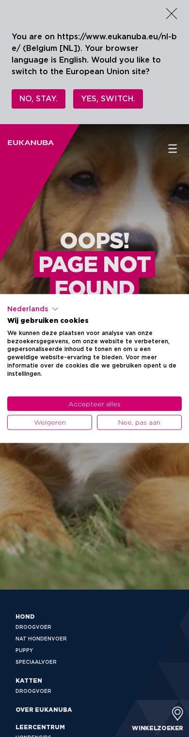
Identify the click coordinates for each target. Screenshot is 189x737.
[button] (33, 309)
